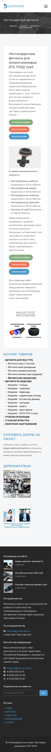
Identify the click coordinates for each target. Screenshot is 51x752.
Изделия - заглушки (19, 402)
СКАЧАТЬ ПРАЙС (19, 129)
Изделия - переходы (19, 392)
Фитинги (34, 26)
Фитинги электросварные (22, 367)
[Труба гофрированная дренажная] (34, 330)
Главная (13, 26)
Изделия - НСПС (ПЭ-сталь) (23, 413)
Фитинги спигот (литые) (21, 363)
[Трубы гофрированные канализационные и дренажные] (17, 330)
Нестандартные (26, 28)
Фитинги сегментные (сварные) (25, 374)
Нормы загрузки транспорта (29, 561)
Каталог (23, 26)
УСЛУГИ (9, 722)
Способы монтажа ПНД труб (29, 573)
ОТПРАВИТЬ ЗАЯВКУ (21, 122)
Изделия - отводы (17, 385)
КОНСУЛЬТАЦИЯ (19, 137)
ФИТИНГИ (10, 712)
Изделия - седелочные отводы (24, 395)
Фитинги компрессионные (22, 370)
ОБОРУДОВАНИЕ (13, 719)
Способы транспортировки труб (31, 584)
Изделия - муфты (17, 406)
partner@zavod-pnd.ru (18, 631)
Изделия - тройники (19, 388)
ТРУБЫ (8, 708)
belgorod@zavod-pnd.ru (19, 668)
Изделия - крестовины (20, 410)
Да (43, 693)
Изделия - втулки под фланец (24, 399)
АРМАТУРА (10, 715)
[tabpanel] (17, 330)
